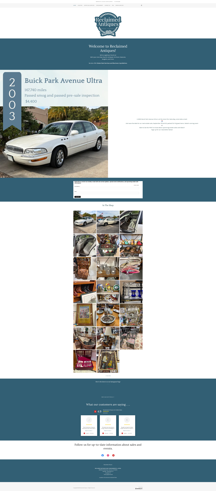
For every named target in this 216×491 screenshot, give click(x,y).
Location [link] (80, 5)
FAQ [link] (113, 5)
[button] (141, 5)
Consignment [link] (99, 5)
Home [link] (74, 5)
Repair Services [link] (120, 5)
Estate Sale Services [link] (89, 5)
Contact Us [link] (107, 5)
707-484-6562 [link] (117, 1)
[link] (89, 430)
